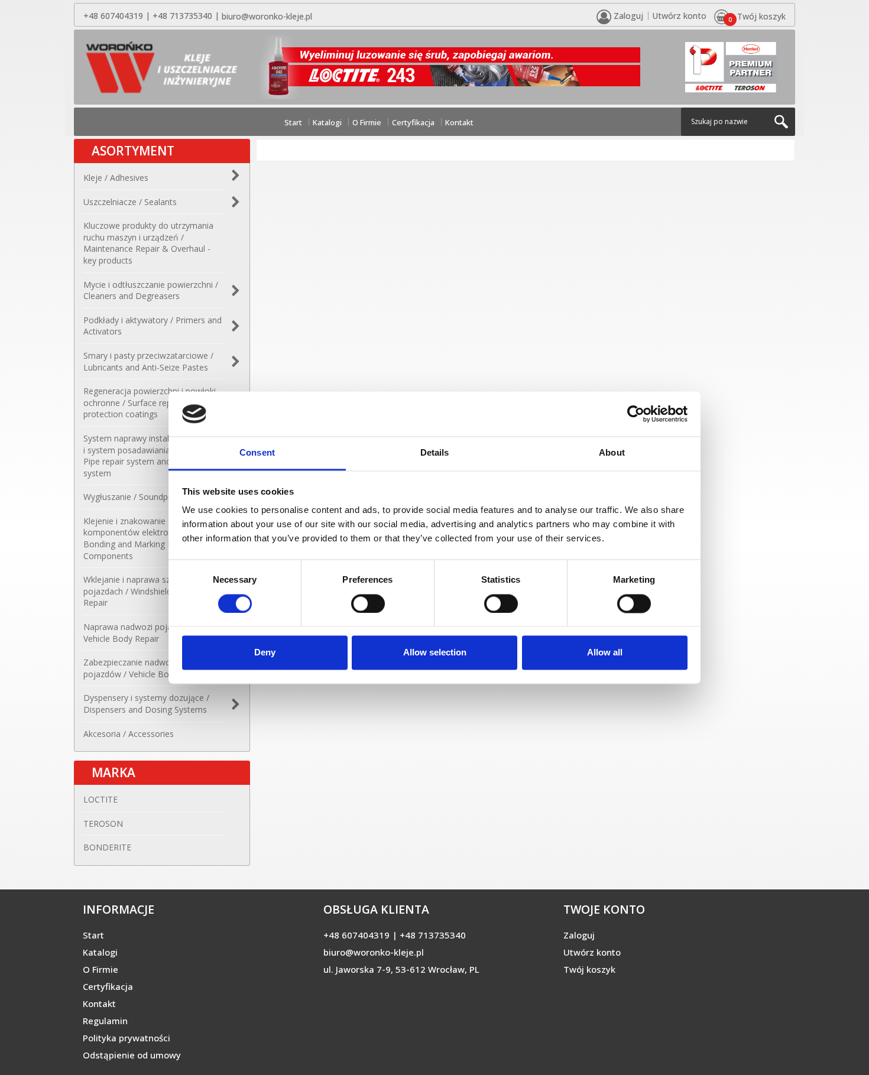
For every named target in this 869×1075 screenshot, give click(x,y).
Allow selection (434, 653)
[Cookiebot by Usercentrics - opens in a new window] (636, 414)
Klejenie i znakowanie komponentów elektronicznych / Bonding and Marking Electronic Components (144, 538)
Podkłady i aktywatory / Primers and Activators (152, 325)
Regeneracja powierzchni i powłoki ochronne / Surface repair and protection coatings (149, 402)
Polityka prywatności (126, 1038)
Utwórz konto (679, 15)
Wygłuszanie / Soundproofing (139, 496)
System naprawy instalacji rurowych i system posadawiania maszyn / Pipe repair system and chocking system (151, 456)
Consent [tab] (257, 453)
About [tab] (612, 453)
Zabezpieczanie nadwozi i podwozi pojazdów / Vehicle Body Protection (152, 668)
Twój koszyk (589, 969)
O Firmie (366, 122)
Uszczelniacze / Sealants (130, 201)
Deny (264, 653)
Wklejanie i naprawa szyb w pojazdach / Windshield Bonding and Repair (152, 591)
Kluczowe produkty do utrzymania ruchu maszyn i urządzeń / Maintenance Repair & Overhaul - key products (148, 243)
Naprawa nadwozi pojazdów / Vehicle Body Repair (140, 632)
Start (293, 122)
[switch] (368, 603)
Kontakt (459, 122)
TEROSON (103, 823)
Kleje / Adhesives (115, 177)
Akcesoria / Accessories (128, 733)
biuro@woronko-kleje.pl (267, 16)
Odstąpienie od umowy (132, 1055)
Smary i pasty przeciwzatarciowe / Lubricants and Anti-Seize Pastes (148, 361)
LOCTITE (100, 799)
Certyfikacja (413, 122)
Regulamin (105, 1021)
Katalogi (327, 122)
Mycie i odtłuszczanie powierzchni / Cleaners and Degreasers (150, 290)
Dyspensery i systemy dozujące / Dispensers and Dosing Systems (146, 703)
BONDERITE (107, 847)
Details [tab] (434, 453)
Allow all (604, 653)
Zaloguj (579, 935)
